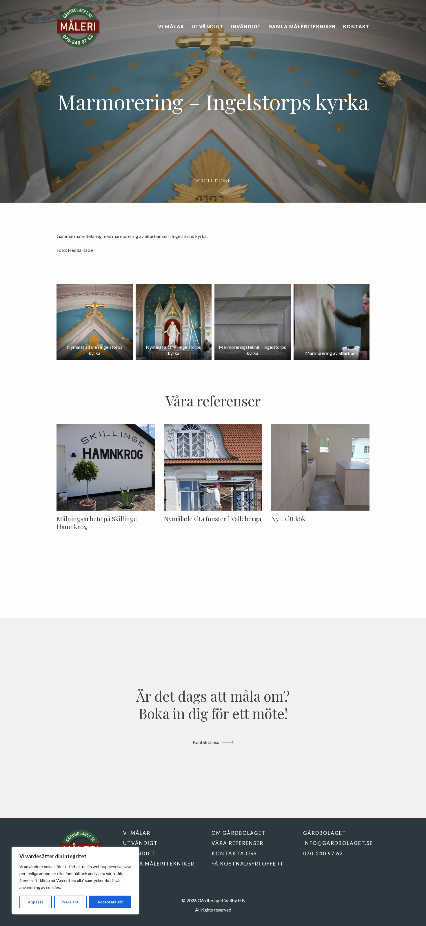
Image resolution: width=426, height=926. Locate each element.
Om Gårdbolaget (239, 833)
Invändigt (246, 26)
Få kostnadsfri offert (248, 864)
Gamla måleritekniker (302, 26)
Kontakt (356, 26)
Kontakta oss (234, 853)
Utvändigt (208, 26)
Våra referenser (237, 843)
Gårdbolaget (324, 833)
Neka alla (70, 901)
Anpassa (35, 901)
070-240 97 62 (323, 853)
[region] (75, 880)
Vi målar (171, 26)
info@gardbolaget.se (338, 843)
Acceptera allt (110, 901)
